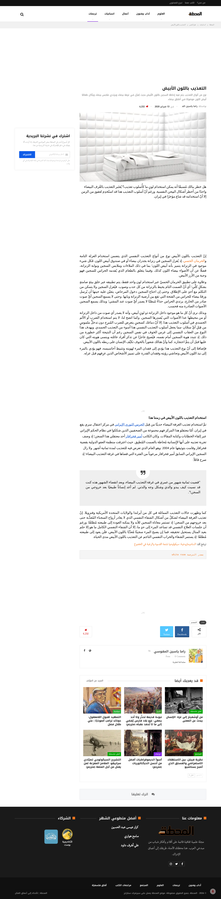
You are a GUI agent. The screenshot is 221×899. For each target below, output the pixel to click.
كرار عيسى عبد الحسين (125, 828)
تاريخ (159, 711)
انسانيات (109, 13)
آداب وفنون (143, 13)
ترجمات (93, 13)
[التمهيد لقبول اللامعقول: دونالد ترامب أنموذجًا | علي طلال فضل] (102, 700)
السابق (198, 775)
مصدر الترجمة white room (188, 554)
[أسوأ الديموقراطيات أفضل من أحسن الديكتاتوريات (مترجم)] (143, 743)
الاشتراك (27, 154)
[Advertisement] (143, 56)
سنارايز (127, 893)
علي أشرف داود (130, 846)
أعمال (125, 13)
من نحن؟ (201, 3)
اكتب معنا (189, 3)
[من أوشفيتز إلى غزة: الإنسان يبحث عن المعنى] (184, 700)
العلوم (161, 13)
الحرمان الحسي (194, 261)
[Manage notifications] (213, 891)
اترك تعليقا (140, 794)
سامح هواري (131, 837)
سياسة (117, 711)
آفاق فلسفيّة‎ (195, 711)
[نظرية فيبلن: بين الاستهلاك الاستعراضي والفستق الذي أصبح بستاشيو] (184, 743)
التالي (191, 775)
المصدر (194, 622)
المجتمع (198, 754)
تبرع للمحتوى (175, 3)
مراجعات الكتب (123, 885)
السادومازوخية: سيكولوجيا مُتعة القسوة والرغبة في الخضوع (165, 544)
